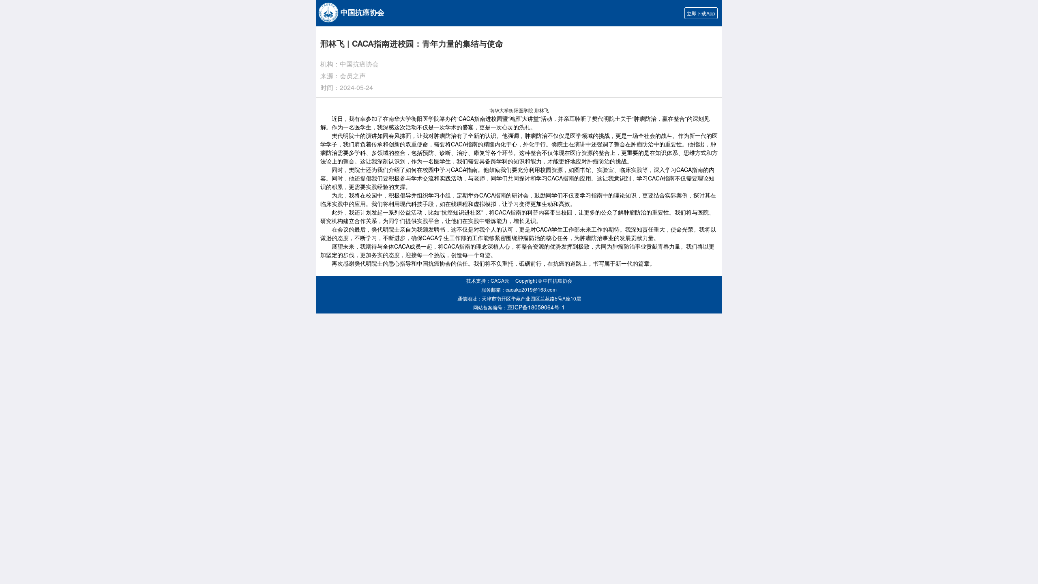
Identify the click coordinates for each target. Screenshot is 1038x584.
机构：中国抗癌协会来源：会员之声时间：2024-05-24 (349, 75)
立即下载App (701, 13)
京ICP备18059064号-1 (536, 307)
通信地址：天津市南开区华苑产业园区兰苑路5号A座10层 (519, 298)
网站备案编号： (519, 307)
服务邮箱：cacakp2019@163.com (519, 289)
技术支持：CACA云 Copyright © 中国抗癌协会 (519, 280)
